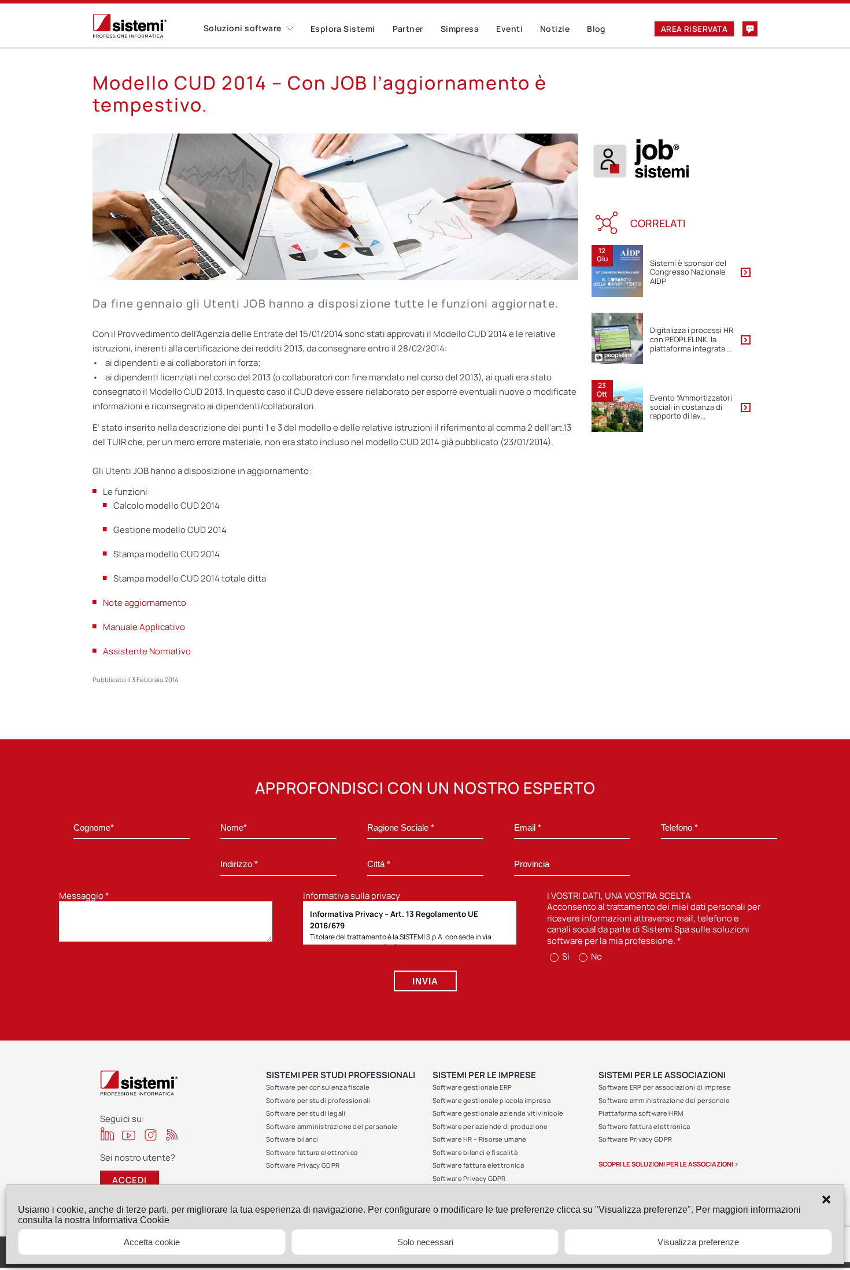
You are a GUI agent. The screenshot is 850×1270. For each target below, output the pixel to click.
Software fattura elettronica (311, 1152)
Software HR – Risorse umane (480, 1139)
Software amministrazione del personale (331, 1126)
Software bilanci (292, 1139)
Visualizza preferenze (698, 1242)
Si (565, 956)
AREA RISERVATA (694, 29)
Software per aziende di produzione (490, 1126)
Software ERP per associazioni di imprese (664, 1087)
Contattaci (749, 28)
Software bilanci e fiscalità (475, 1152)
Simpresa (460, 28)
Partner (408, 28)
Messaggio (84, 896)
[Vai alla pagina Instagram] (150, 1135)
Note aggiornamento (144, 603)
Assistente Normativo (147, 651)
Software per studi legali (306, 1113)
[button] (826, 1199)
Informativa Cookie (131, 1220)
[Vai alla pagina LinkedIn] (107, 1134)
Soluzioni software (243, 28)
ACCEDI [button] (129, 1180)
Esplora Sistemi (343, 28)
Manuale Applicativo (144, 627)
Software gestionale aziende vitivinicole (498, 1113)
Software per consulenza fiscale (317, 1087)
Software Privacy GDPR (302, 1165)
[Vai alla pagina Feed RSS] (172, 1134)
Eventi (509, 28)
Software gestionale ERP (472, 1087)
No (595, 956)
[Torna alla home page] (148, 26)
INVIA (425, 981)
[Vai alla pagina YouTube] (128, 1135)
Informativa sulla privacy (351, 896)
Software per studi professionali (318, 1100)
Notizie (555, 28)
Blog (596, 28)
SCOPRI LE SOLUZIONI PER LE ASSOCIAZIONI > (668, 1164)
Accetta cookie (152, 1242)
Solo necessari (425, 1242)
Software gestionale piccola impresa (492, 1100)
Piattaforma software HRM (640, 1113)
